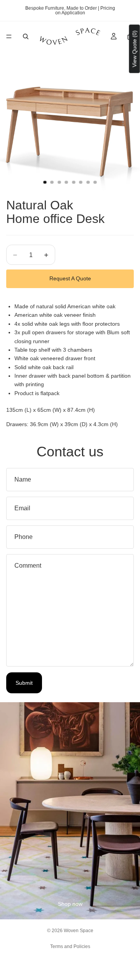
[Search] (25, 36)
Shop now (70, 904)
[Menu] (9, 36)
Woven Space (78, 930)
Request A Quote (70, 278)
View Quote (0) (134, 48)
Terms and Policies (70, 946)
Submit (24, 683)
